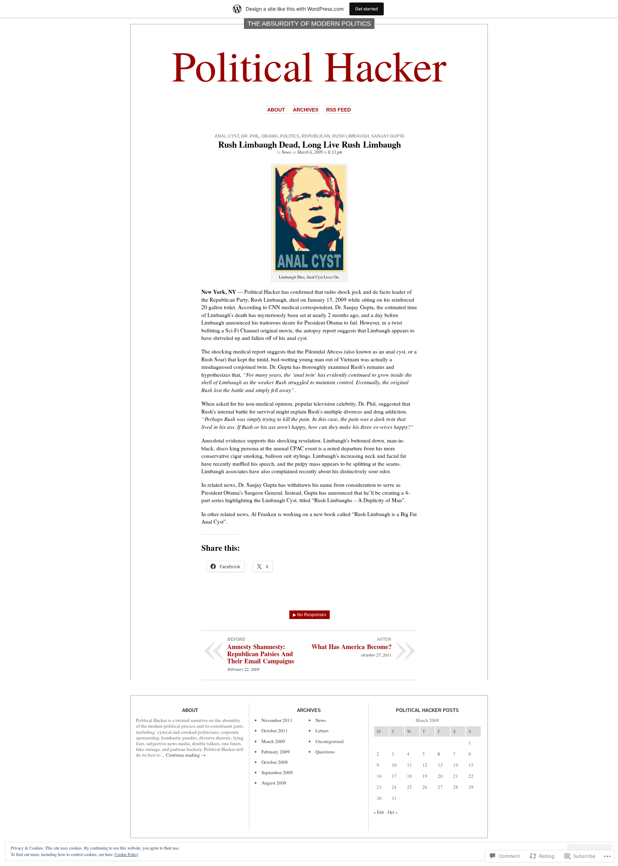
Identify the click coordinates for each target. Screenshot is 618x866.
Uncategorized (329, 741)
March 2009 (273, 741)
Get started (366, 8)
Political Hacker (309, 65)
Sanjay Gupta (387, 136)
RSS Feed (338, 110)
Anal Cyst (227, 136)
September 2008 (277, 772)
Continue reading (186, 755)
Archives (305, 110)
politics (289, 136)
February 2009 (275, 751)
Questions (325, 751)
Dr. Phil (250, 136)
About (276, 110)
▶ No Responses (309, 614)
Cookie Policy (126, 854)
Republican (315, 136)
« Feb (378, 812)
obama (269, 136)
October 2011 (274, 730)
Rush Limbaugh (350, 136)
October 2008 (274, 762)
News (286, 152)
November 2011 (277, 720)
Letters (322, 730)
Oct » (393, 812)
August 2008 (273, 783)
